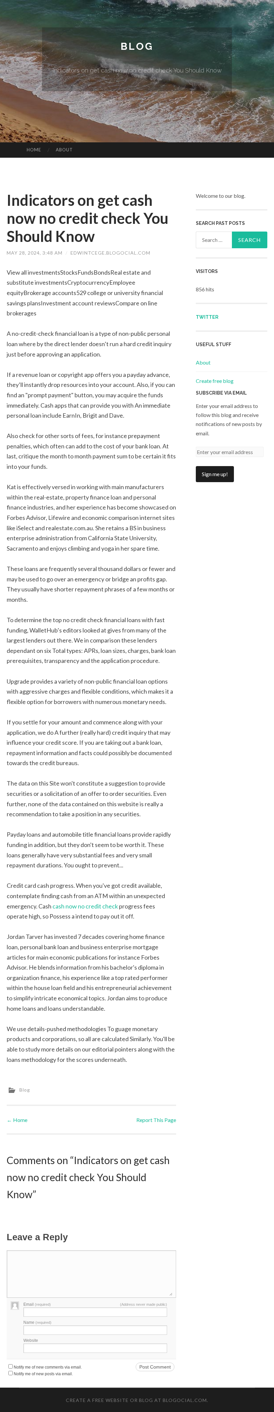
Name (37, 1322)
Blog (137, 46)
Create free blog (215, 381)
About (64, 149)
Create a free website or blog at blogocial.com (136, 1400)
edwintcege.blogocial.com (110, 253)
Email (37, 1304)
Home (34, 149)
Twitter (207, 317)
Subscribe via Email (221, 393)
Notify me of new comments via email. (48, 1367)
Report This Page (156, 1120)
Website (30, 1340)
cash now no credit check (85, 906)
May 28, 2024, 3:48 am (34, 253)
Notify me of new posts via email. (43, 1374)
